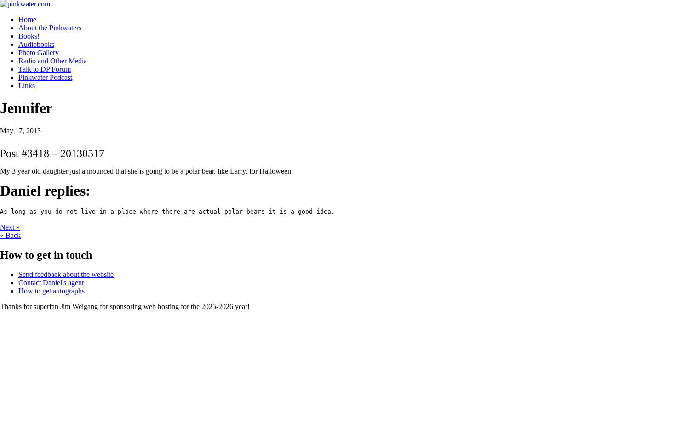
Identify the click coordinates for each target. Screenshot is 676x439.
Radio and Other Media (52, 61)
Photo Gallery (38, 52)
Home (27, 19)
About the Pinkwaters (49, 28)
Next (10, 227)
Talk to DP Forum (44, 69)
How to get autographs (51, 291)
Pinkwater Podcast (45, 77)
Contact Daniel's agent (51, 283)
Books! (29, 36)
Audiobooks (36, 44)
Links (26, 86)
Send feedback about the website (66, 274)
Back (10, 235)
